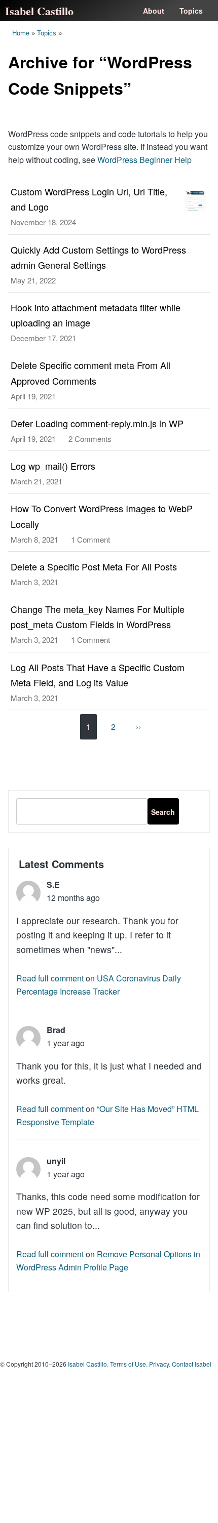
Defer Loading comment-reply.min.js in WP (97, 423)
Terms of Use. (129, 1364)
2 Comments (90, 438)
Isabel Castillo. (88, 1364)
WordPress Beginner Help (144, 160)
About (153, 11)
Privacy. (159, 1364)
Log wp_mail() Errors (53, 465)
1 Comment (90, 539)
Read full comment (50, 978)
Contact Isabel (191, 1364)
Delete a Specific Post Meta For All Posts (94, 566)
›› (138, 726)
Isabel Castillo (39, 11)
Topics (191, 11)
